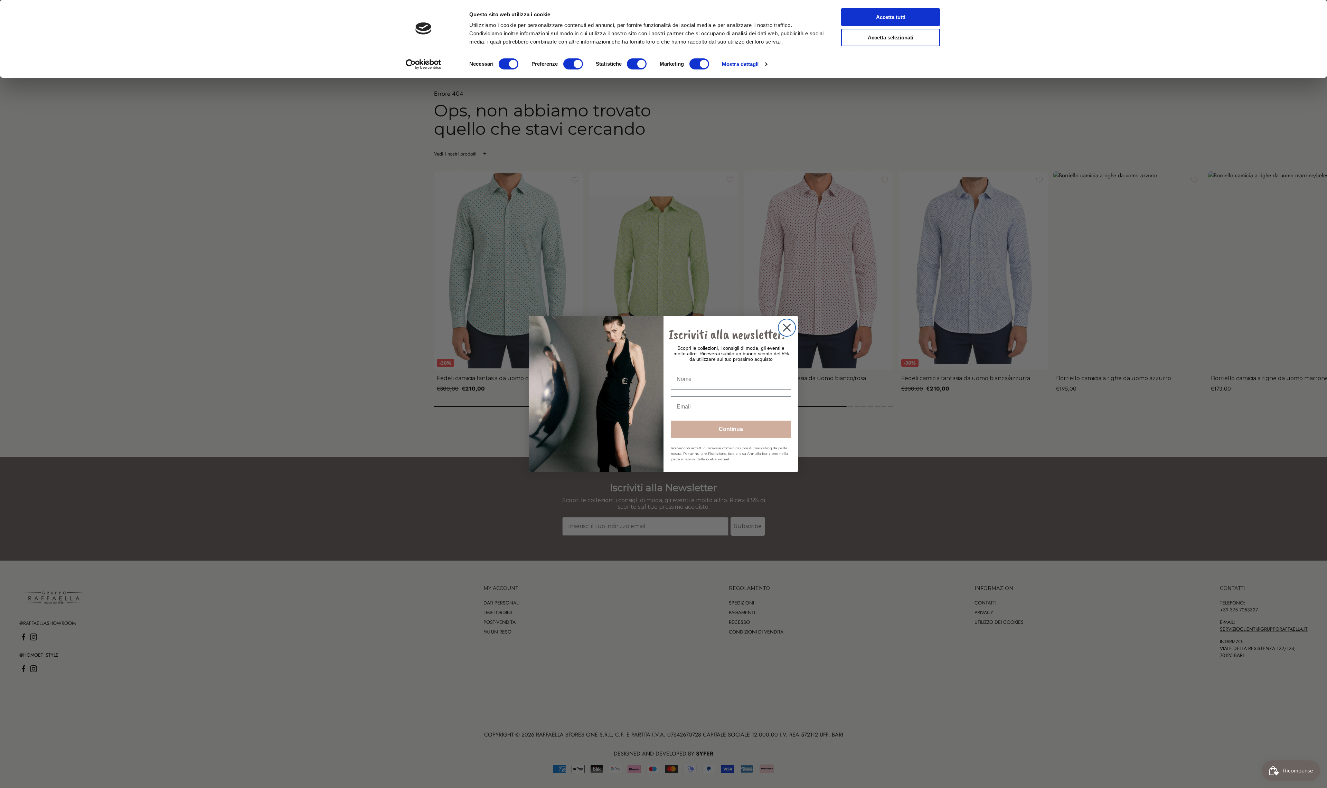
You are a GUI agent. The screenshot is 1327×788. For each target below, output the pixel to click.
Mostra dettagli (740, 64)
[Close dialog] (787, 327)
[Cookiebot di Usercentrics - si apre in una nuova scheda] (423, 64)
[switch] (573, 63)
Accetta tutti (890, 17)
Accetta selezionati (890, 37)
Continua (731, 429)
